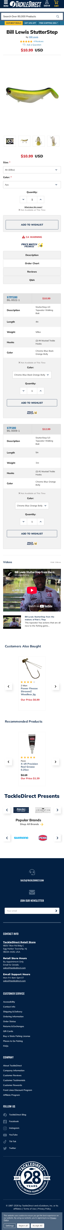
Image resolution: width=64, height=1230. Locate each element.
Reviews (32, 271)
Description (32, 254)
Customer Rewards (12, 1085)
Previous (6, 810)
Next (57, 810)
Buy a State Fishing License (16, 1036)
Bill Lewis (33, 37)
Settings (10, 1225)
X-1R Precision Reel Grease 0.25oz (29, 766)
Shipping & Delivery (12, 1011)
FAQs (5, 1046)
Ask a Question (34, 44)
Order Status (9, 1021)
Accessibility (9, 1001)
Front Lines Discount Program (17, 1090)
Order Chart (32, 263)
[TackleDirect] (26, 4)
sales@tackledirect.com (14, 968)
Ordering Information (13, 1016)
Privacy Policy (44, 1208)
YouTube (13, 1134)
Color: (7, 177)
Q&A (32, 279)
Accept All (37, 1225)
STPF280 (12, 297)
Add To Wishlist (32, 224)
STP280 (11, 427)
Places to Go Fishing (13, 1041)
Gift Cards (8, 1031)
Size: (6, 162)
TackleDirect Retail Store (19, 942)
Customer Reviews (12, 1075)
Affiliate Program (11, 1095)
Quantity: (32, 192)
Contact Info (9, 1006)
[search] (58, 16)
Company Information (13, 1070)
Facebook (14, 1121)
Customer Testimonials (14, 1080)
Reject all (23, 1225)
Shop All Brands (30, 824)
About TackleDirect (12, 1065)
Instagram (14, 1128)
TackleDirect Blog (17, 1114)
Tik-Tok (12, 1141)
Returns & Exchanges (13, 1026)
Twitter (12, 1148)
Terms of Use (29, 1208)
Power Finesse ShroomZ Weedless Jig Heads (29, 693)
